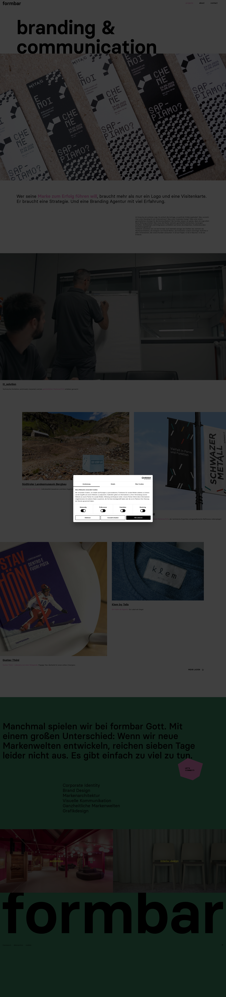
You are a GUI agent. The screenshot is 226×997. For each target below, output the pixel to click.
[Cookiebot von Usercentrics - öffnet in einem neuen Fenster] (143, 478)
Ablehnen (88, 517)
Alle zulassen (138, 517)
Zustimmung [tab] (86, 484)
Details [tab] (113, 484)
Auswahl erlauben (113, 517)
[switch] (103, 510)
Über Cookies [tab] (139, 484)
